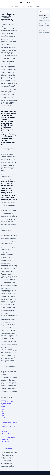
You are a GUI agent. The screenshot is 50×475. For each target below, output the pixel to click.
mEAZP (3, 417)
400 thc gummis (25, 2)
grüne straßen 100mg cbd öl (7, 401)
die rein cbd (3, 400)
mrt (3, 419)
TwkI (3, 411)
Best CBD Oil (23, 6)
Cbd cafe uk (41, 28)
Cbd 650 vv (4, 446)
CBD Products (31, 6)
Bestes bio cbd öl (6, 441)
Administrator (3, 21)
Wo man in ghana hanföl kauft (8, 443)
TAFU (3, 413)
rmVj (3, 415)
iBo (3, 409)
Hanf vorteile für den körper (8, 448)
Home (12, 6)
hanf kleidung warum (5, 404)
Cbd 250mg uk (42, 30)
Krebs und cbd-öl (5, 439)
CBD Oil (16, 6)
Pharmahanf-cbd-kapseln (44, 32)
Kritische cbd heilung (43, 23)
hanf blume (3, 406)
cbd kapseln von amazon (6, 403)
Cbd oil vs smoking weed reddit (8, 433)
